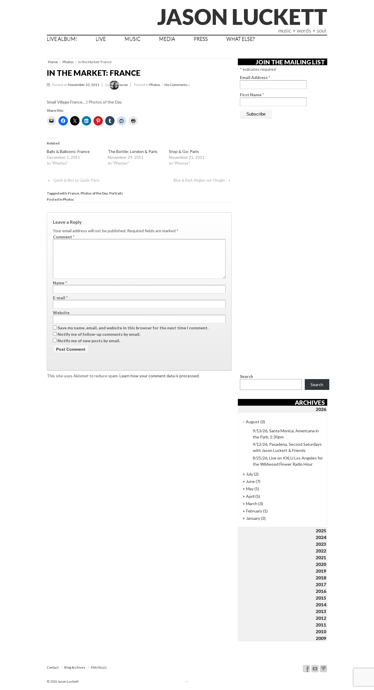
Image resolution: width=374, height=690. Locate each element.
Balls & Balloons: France (68, 151)
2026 (321, 409)
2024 (321, 537)
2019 (321, 571)
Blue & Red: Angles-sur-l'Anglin (199, 180)
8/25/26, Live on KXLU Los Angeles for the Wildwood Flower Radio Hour (288, 461)
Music (132, 38)
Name (58, 282)
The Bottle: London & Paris (132, 151)
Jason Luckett (242, 17)
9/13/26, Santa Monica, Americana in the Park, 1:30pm (286, 433)
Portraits (116, 193)
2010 (321, 631)
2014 (321, 604)
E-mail (59, 297)
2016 (321, 591)
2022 (321, 550)
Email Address (255, 77)
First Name (252, 94)
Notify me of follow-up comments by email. (99, 334)
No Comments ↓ (177, 84)
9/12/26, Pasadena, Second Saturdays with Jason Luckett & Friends (287, 447)
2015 (321, 597)
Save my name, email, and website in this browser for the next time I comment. (133, 327)
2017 (321, 584)
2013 (321, 611)
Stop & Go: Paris (184, 151)
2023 (321, 544)
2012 (321, 618)
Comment (64, 236)
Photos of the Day (94, 193)
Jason (123, 84)
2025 (321, 530)
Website (61, 312)
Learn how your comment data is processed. (160, 375)
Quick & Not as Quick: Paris (76, 180)
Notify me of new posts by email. (89, 340)
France (73, 193)
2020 (321, 564)
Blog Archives (74, 667)
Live (101, 38)
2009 (321, 638)
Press (201, 38)
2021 (321, 557)
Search (246, 376)
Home (53, 62)
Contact (53, 667)
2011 (321, 624)
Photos (68, 62)
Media (167, 38)
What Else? (240, 38)
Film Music (99, 667)
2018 (321, 577)
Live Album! (62, 38)
